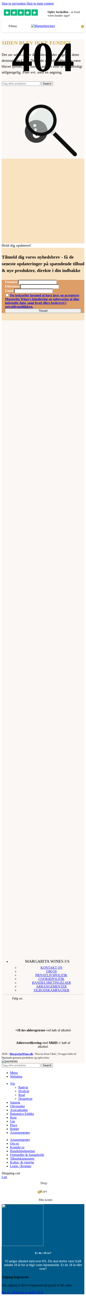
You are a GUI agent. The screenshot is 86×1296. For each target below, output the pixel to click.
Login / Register (20, 1166)
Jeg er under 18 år (31, 1292)
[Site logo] (43, 26)
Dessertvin (25, 1098)
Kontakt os (51, 967)
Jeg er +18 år (11, 1292)
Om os (51, 971)
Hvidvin (23, 1091)
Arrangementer (51, 986)
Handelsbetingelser (51, 982)
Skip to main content (40, 3)
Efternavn (12, 286)
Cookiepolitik (51, 979)
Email (9, 290)
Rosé (21, 1095)
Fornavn (11, 282)
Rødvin (23, 1087)
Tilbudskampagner (51, 990)
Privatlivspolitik (51, 975)
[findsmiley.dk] (26, 1017)
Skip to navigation (14, 3)
